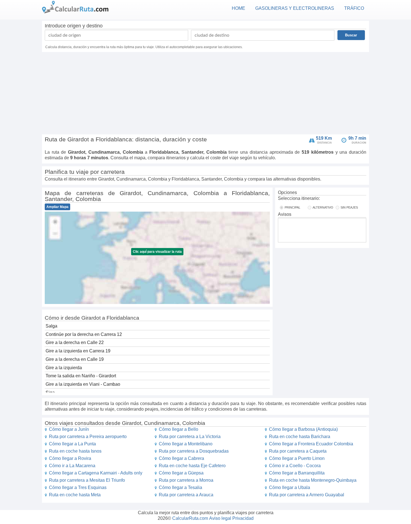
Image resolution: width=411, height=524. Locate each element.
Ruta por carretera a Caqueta (298, 451)
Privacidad (243, 518)
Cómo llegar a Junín (69, 429)
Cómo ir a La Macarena (72, 465)
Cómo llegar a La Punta (72, 443)
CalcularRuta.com (190, 518)
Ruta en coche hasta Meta (75, 494)
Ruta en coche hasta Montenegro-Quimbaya (312, 480)
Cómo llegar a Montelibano (185, 443)
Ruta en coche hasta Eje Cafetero (192, 465)
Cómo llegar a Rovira (70, 458)
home (238, 8)
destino (94, 26)
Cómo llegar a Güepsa (181, 473)
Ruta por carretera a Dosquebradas (194, 451)
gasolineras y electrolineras (294, 8)
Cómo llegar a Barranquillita (297, 473)
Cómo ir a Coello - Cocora (295, 465)
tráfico (354, 8)
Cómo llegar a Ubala (289, 487)
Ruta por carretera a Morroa (186, 480)
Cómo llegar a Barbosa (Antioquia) (303, 429)
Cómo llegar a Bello (178, 429)
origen (74, 26)
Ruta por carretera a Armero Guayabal (306, 494)
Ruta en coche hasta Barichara (299, 436)
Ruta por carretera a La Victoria (190, 436)
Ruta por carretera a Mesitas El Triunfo (87, 480)
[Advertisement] (205, 94)
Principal (292, 207)
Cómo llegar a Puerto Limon (297, 458)
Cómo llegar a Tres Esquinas (78, 487)
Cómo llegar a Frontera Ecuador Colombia (311, 443)
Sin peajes (349, 207)
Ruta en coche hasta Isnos (75, 451)
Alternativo (323, 207)
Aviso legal (220, 518)
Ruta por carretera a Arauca (186, 494)
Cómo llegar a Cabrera (181, 458)
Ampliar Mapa (57, 207)
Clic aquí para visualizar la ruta (157, 252)
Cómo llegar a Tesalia (180, 487)
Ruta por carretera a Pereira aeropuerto (88, 436)
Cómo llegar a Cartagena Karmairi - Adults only (95, 473)
